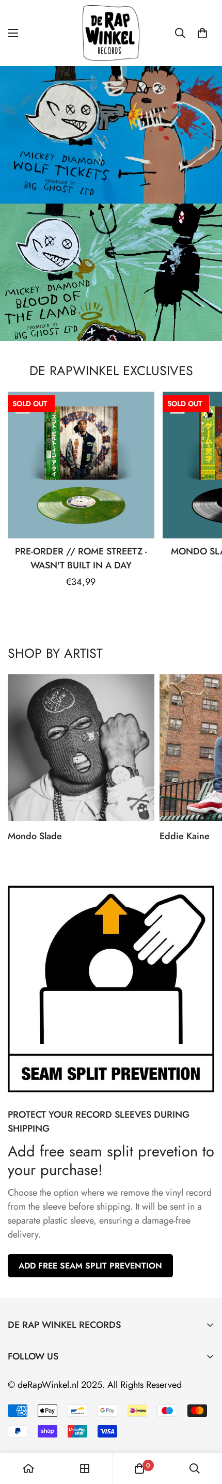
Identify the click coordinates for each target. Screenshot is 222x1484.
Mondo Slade (35, 836)
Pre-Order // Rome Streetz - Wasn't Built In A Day (81, 558)
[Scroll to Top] (203, 1429)
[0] (202, 33)
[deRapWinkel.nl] (111, 33)
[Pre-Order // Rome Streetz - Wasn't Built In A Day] (81, 465)
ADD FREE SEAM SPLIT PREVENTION (90, 1266)
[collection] (85, 1468)
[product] (28, 1468)
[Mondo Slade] (81, 747)
